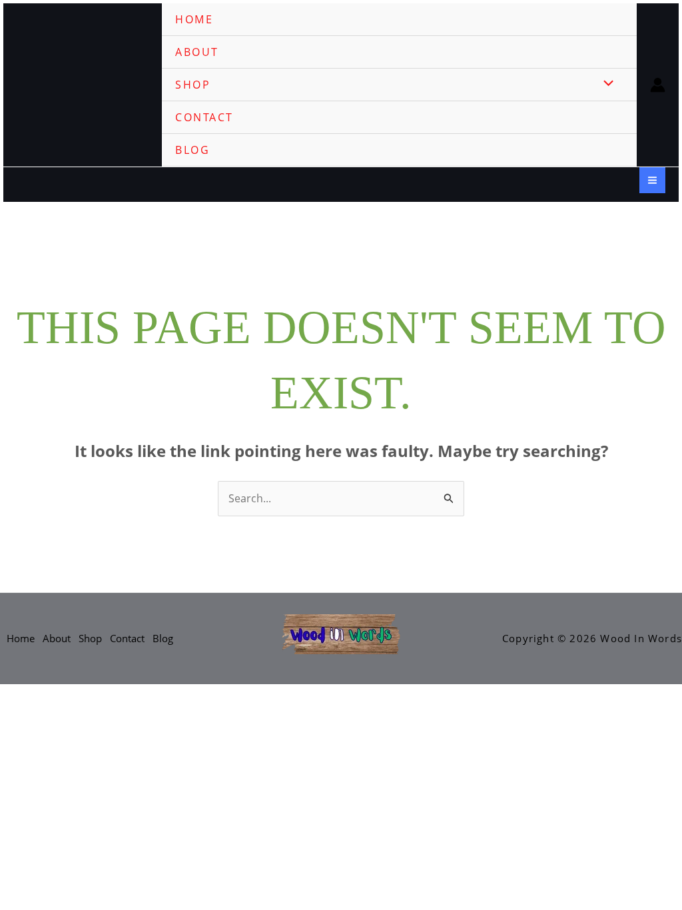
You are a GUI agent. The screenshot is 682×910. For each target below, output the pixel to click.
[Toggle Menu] (605, 84)
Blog (192, 150)
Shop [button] (192, 84)
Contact (204, 117)
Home (194, 19)
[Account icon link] (657, 85)
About (197, 52)
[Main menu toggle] (652, 180)
